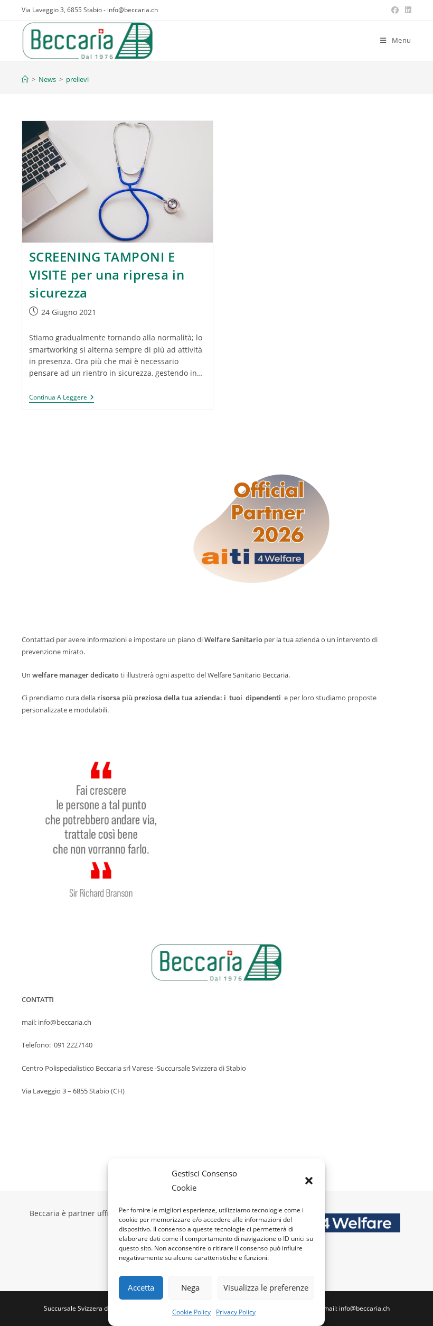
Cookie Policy (191, 1312)
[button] (309, 1180)
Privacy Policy (236, 1312)
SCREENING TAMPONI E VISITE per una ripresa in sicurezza (107, 274)
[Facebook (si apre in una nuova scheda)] (395, 10)
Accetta (141, 1287)
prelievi (77, 79)
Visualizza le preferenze (265, 1287)
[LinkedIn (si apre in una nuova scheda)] (406, 10)
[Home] (25, 79)
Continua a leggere (61, 398)
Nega (190, 1287)
